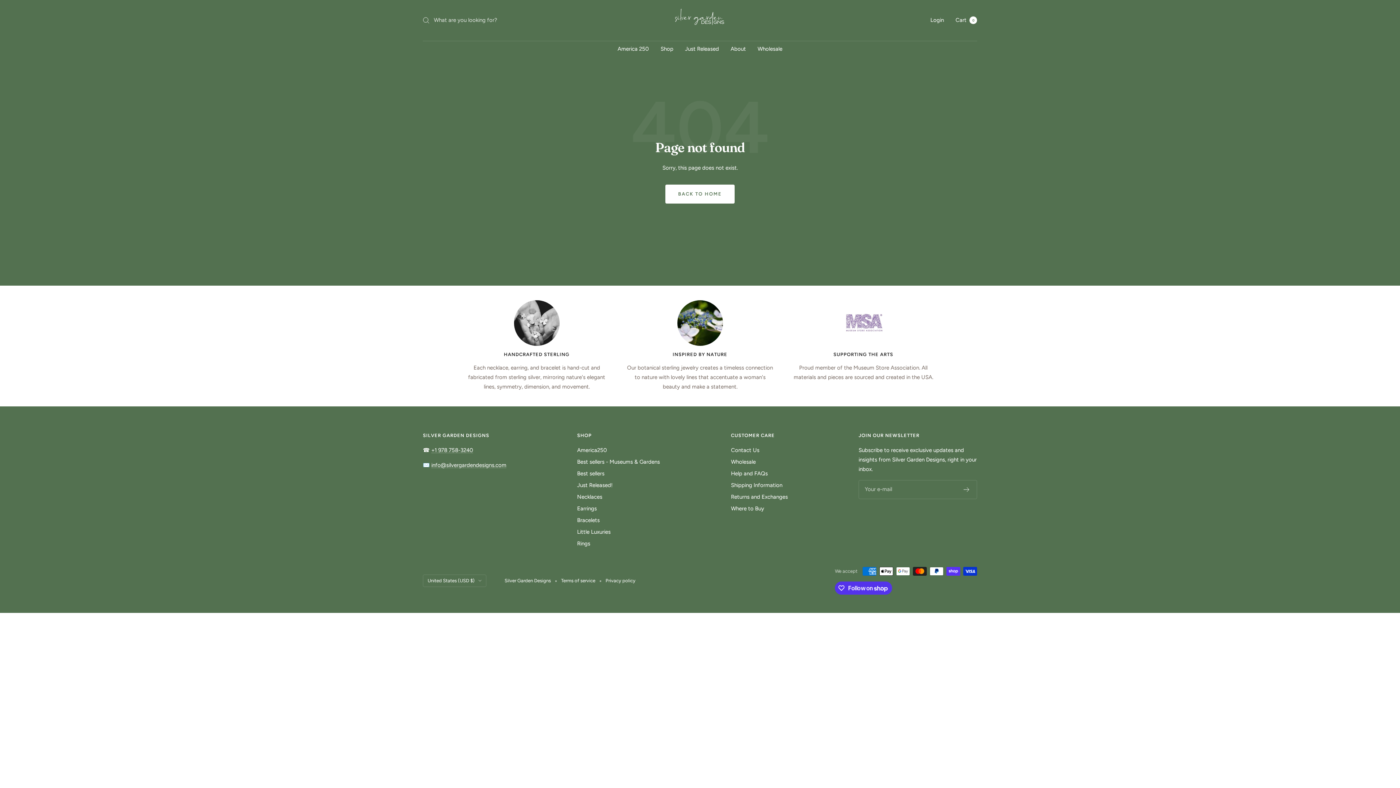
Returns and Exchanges (759, 497)
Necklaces (589, 497)
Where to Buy (747, 508)
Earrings (587, 508)
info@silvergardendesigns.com (468, 465)
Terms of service (578, 580)
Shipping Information (756, 485)
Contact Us (745, 450)
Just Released (702, 49)
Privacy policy (620, 580)
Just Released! (594, 485)
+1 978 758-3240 (452, 450)
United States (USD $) (451, 580)
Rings (583, 543)
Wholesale (770, 49)
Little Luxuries (594, 532)
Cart (965, 20)
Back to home (700, 194)
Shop (667, 49)
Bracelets (588, 520)
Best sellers (590, 473)
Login (937, 20)
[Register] (967, 489)
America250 (592, 450)
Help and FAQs (749, 473)
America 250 (633, 49)
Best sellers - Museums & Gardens (618, 462)
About (738, 49)
